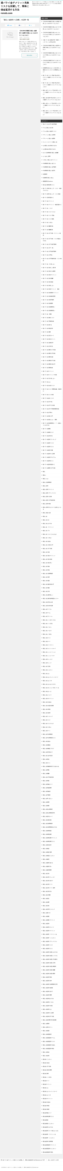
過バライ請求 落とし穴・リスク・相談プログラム (52, 189)
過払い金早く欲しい (48, 798)
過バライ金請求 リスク (48, 443)
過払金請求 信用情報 (48, 1141)
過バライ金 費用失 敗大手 (49, 364)
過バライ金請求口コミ (48, 460)
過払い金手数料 (46, 795)
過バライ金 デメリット (48, 201)
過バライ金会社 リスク (48, 398)
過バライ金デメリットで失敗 (50, 374)
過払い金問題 (46, 770)
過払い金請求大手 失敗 (48, 1016)
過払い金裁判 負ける (48, 862)
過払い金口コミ (46, 762)
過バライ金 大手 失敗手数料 (49, 244)
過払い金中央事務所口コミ (49, 737)
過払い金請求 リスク (48, 945)
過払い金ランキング (48, 716)
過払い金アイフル (47, 609)
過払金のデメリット (48, 1098)
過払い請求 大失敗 (47, 496)
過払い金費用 (46, 1023)
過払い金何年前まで (48, 752)
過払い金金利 (46, 1055)
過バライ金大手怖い (48, 412)
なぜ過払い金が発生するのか (50, 145)
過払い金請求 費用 (47, 995)
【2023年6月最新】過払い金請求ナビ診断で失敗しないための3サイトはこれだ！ (28, 33)
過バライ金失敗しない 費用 (50, 419)
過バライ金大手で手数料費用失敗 (51, 408)
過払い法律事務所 (47, 482)
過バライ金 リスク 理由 (48, 215)
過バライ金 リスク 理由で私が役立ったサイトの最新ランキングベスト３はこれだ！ (52, 77)
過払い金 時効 (46, 570)
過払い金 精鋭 (46, 587)
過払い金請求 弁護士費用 (49, 973)
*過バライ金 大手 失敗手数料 (50, 124)
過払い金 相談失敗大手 (48, 584)
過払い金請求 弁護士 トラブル (50, 955)
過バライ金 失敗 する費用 (49, 271)
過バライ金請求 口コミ (48, 446)
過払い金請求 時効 (47, 977)
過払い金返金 (46, 1052)
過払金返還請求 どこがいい (49, 1148)
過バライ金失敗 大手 (48, 416)
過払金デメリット (47, 1084)
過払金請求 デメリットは (49, 1134)
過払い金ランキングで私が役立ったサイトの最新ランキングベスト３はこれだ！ (52, 92)
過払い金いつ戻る (47, 634)
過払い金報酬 (46, 773)
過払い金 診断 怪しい (48, 595)
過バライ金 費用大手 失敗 (49, 360)
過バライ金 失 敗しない (49, 264)
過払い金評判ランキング (49, 909)
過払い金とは (46, 673)
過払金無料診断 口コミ (48, 1116)
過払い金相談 (46, 848)
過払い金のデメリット (48, 698)
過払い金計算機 (46, 895)
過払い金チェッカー (48, 659)
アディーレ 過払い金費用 (49, 138)
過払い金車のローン (48, 1027)
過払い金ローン (46, 730)
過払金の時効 (46, 1105)
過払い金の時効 (46, 709)
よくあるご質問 (46, 156)
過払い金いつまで (47, 630)
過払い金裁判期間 (47, 870)
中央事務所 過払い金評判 (49, 170)
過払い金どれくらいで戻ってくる (51, 687)
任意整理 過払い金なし (48, 177)
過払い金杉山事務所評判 (49, 812)
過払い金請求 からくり (48, 927)
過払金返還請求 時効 (48, 1152)
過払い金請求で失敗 (48, 1005)
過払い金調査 (46, 916)
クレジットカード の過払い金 (50, 142)
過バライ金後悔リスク (48, 432)
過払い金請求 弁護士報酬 (49, 970)
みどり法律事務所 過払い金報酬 (50, 152)
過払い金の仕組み (47, 702)
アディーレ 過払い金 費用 (49, 134)
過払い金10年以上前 (48, 602)
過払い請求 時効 (47, 503)
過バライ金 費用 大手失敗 (49, 353)
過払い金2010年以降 (48, 605)
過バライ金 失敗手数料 (48, 299)
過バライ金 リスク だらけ (49, 211)
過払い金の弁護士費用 (48, 705)
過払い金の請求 (46, 712)
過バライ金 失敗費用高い (49, 310)
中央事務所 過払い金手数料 (49, 167)
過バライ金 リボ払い (48, 222)
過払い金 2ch (46, 520)
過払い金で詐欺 (46, 666)
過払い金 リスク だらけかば (49, 534)
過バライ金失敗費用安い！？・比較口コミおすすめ (52, 424)
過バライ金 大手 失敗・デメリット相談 (52, 234)
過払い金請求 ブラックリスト (50, 941)
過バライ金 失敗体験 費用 (49, 296)
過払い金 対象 (46, 566)
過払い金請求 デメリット (49, 930)
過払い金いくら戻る (48, 623)
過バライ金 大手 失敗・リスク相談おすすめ (52, 239)
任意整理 (45, 174)
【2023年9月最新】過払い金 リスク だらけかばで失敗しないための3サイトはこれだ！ (52, 34)
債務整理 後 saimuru (48, 181)
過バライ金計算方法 (48, 435)
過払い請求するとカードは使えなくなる (52, 508)
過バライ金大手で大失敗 (49, 405)
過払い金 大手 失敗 (47, 548)
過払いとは (45, 478)
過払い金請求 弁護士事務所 (49, 966)
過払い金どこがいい (48, 670)
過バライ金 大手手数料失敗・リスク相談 (52, 259)
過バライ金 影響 (47, 314)
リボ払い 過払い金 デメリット (50, 159)
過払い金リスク (46, 720)
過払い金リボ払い (47, 727)
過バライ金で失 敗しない (49, 378)
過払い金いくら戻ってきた (49, 620)
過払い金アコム (46, 612)
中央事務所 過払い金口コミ (49, 163)
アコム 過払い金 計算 (48, 127)
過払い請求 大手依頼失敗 (49, 500)
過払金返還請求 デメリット (49, 1145)
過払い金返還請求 (47, 1034)
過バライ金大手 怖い (48, 401)
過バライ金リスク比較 (48, 394)
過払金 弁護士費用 (47, 1070)
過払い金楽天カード (48, 816)
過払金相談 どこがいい (48, 1123)
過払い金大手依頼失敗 (48, 777)
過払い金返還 (46, 1030)
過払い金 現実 (46, 577)
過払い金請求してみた (48, 1002)
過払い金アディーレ (48, 616)
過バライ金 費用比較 (48, 367)
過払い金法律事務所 (48, 823)
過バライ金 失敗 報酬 (48, 278)
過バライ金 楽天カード (48, 335)
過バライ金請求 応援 (48, 450)
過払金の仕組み (46, 1102)
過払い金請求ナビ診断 (24, 39)
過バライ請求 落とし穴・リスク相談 (51, 194)
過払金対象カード (47, 1112)
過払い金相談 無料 (47, 852)
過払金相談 (45, 1120)
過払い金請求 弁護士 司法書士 (50, 959)
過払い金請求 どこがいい (49, 937)
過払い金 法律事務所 (48, 573)
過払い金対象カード (48, 784)
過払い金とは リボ (47, 680)
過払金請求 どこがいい (49, 1137)
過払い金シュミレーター (49, 655)
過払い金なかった (47, 691)
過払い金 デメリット (48, 527)
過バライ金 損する (47, 324)
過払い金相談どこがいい (49, 855)
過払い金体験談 (46, 745)
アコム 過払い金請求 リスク (49, 131)
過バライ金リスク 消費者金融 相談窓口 (52, 390)
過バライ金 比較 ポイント (49, 339)
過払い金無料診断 (47, 834)
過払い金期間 (46, 802)
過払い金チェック (47, 662)
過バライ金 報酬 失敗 (48, 226)
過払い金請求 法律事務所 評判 (50, 984)
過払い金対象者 (46, 791)
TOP (24, 1160)
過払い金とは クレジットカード (50, 677)
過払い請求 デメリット (48, 489)
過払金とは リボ (47, 1095)
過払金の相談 (46, 1109)
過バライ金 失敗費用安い (49, 307)
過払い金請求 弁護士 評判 (49, 962)
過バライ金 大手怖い (48, 255)
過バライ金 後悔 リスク (48, 317)
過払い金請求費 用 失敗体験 (49, 1020)
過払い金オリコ (46, 637)
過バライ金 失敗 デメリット (49, 274)
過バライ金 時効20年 (48, 328)
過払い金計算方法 (47, 891)
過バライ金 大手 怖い (48, 247)
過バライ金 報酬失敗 (48, 229)
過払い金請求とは (47, 1009)
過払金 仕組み (46, 1062)
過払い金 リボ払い (47, 537)
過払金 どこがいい (47, 1059)
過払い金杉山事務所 (48, 809)
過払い (44, 475)
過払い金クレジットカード (49, 648)
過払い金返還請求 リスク (49, 1041)
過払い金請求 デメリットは (50, 934)
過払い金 (45, 516)
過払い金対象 (46, 780)
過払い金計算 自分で (48, 880)
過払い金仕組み (46, 741)
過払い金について (47, 695)
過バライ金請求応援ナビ (49, 464)
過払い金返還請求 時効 (48, 1048)
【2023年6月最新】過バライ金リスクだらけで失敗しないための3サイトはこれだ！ (52, 62)
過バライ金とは (46, 382)
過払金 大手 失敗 (47, 1066)
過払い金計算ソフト (48, 884)
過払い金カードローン (48, 645)
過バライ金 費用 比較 (48, 357)
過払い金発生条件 (47, 845)
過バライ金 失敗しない (48, 285)
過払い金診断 (46, 902)
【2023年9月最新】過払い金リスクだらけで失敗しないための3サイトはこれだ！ (52, 54)
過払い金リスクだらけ (48, 723)
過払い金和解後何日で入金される (51, 766)
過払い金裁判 (46, 859)
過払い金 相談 (46, 580)
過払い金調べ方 (46, 912)
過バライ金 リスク (48, 208)
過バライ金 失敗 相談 (48, 282)
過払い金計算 (46, 873)
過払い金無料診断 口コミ (49, 841)
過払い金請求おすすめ (48, 998)
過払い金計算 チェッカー (49, 877)
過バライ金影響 (46, 428)
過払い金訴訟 (46, 898)
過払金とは (45, 1087)
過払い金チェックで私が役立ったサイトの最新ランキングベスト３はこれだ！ (52, 105)
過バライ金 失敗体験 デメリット (51, 292)
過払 (44, 471)
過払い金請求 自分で (48, 991)
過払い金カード (46, 641)
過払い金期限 (46, 805)
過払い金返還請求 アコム (49, 1037)
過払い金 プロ (46, 530)
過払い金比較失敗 (47, 820)
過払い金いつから (47, 627)
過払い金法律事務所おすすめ (50, 827)
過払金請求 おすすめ (48, 1127)
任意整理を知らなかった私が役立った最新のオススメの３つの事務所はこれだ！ (52, 69)
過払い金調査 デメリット (49, 920)
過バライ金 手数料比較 (48, 321)
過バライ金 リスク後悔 (48, 219)
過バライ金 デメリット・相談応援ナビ (52, 204)
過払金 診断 (46, 1073)
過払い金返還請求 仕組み (49, 1045)
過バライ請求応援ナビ (48, 197)
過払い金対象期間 (47, 787)
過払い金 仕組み (47, 541)
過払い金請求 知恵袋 (48, 987)
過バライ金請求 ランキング (49, 439)
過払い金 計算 (46, 591)
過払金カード (46, 1080)
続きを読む (29, 55)
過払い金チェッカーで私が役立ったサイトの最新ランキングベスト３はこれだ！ (52, 112)
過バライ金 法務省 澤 (48, 342)
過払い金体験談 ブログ (48, 748)
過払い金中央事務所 (48, 734)
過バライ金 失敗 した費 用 (49, 267)
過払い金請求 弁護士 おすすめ (50, 952)
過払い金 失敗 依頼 (47, 559)
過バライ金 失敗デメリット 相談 (51, 289)
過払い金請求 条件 (47, 980)
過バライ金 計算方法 (48, 346)
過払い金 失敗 (46, 552)
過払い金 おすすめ (47, 523)
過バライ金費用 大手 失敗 (49, 468)
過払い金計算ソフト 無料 (49, 887)
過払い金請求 (46, 923)
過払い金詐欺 (46, 905)
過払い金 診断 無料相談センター (51, 598)
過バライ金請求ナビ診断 (49, 453)
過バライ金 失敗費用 (48, 303)
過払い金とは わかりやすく (49, 684)
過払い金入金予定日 (48, 755)
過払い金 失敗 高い (47, 562)
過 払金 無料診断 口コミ (49, 184)
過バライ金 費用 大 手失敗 (49, 349)
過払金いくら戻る (47, 1077)
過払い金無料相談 (47, 830)
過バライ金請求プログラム (49, 457)
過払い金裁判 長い (47, 866)
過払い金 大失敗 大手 (48, 545)
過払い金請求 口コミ (48, 948)
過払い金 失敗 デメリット (49, 555)
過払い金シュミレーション (49, 652)
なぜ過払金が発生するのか (49, 149)
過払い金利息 (46, 759)
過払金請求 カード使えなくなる (50, 1130)
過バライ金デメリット (48, 371)
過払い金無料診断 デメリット (50, 837)
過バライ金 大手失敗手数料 (49, 251)
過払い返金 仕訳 (47, 512)
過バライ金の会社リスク (49, 385)
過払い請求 (45, 485)
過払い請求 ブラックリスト (49, 493)
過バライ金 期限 (47, 332)
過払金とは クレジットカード (50, 1091)
